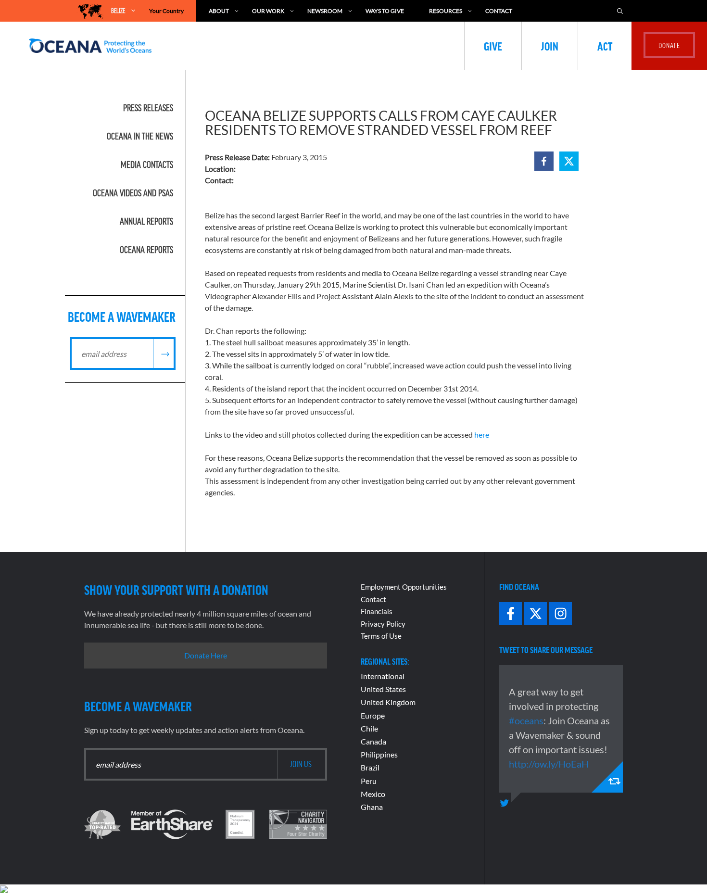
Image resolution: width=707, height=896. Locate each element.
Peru (369, 780)
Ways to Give (385, 10)
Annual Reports (146, 221)
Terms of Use (381, 635)
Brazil (370, 767)
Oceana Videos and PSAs (133, 193)
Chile (369, 728)
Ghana (372, 806)
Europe (373, 715)
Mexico (373, 793)
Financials (376, 611)
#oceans (526, 720)
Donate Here (205, 655)
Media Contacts (147, 164)
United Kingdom (388, 702)
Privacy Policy (383, 623)
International (382, 676)
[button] (544, 161)
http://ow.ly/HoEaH (549, 764)
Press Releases (148, 108)
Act (604, 45)
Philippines (379, 754)
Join (549, 45)
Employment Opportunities (404, 586)
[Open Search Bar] (620, 11)
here (481, 434)
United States (383, 689)
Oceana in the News (140, 136)
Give (493, 45)
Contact (498, 10)
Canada (373, 741)
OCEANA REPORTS (146, 249)
